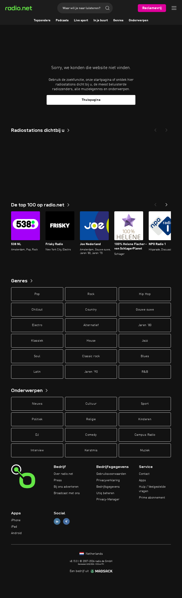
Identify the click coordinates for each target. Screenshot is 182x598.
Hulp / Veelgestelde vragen (152, 489)
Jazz (145, 340)
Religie (91, 419)
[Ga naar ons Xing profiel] (66, 521)
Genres (118, 20)
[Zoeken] (107, 8)
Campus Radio (145, 434)
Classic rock (91, 356)
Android (16, 533)
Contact (144, 473)
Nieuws (37, 403)
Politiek (37, 419)
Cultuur (91, 403)
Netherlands (94, 553)
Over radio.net (63, 473)
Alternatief (91, 325)
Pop (37, 294)
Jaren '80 (145, 325)
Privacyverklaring (108, 480)
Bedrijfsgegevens (108, 486)
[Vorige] (155, 203)
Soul (37, 356)
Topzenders (42, 20)
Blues (145, 356)
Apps (142, 480)
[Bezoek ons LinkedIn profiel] (57, 521)
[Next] (166, 128)
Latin (37, 371)
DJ (37, 434)
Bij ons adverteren (66, 486)
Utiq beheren (105, 493)
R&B (145, 371)
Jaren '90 (91, 371)
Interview (37, 450)
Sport (145, 403)
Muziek (145, 450)
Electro (37, 325)
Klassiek (37, 340)
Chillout (37, 309)
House (91, 340)
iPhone (15, 520)
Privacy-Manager (107, 499)
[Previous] (155, 128)
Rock (90, 294)
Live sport (81, 20)
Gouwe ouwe (145, 309)
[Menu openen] (174, 8)
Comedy (91, 434)
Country (91, 309)
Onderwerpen (138, 20)
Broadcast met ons (67, 493)
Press (58, 480)
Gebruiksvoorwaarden (111, 473)
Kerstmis (91, 450)
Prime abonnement (152, 497)
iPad (14, 526)
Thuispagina (91, 99)
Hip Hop (144, 294)
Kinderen (144, 419)
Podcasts (62, 20)
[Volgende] (166, 203)
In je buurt (100, 20)
